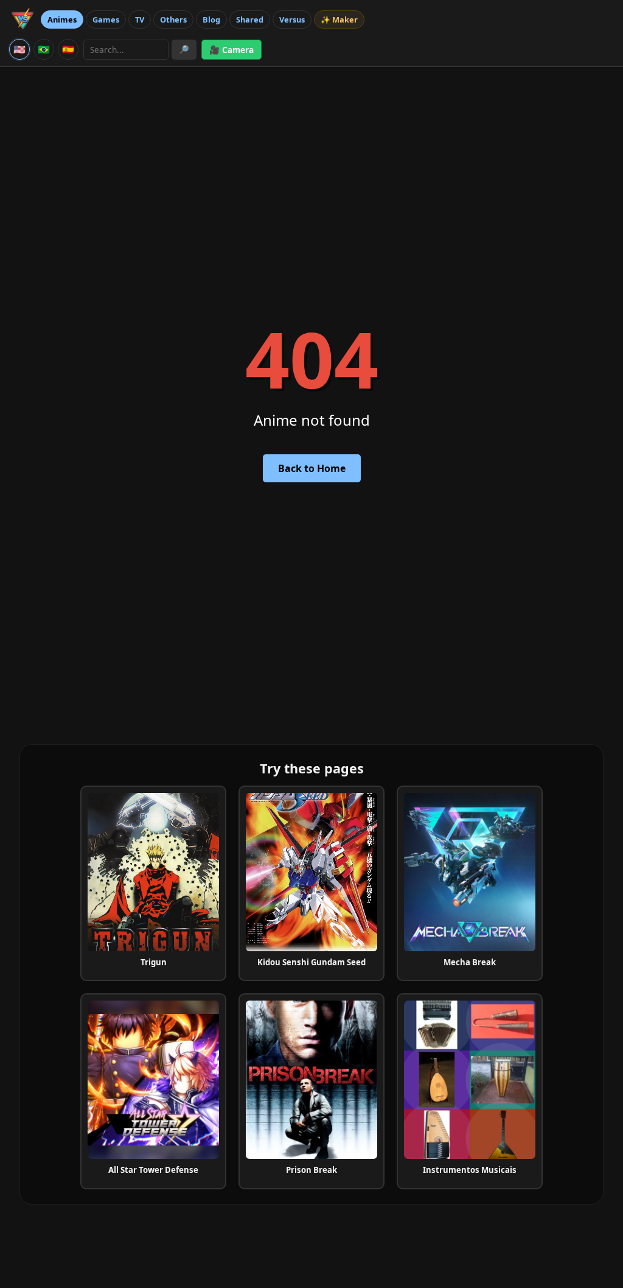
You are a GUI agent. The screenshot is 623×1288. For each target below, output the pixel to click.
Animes (62, 19)
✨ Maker (339, 19)
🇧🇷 (44, 49)
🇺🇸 (19, 49)
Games (105, 19)
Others (173, 19)
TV (139, 19)
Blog (211, 19)
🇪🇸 (68, 49)
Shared (249, 19)
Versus (292, 19)
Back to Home (312, 468)
